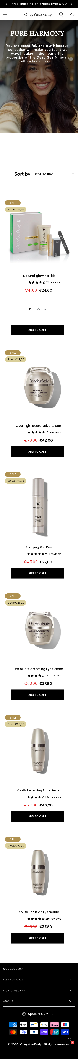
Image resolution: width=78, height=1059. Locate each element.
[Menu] (5, 14)
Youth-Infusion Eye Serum (39, 912)
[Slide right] (71, 4)
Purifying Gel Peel (39, 547)
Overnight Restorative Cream (39, 426)
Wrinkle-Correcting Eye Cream (39, 669)
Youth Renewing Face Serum (39, 790)
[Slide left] (7, 4)
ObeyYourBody (30, 1044)
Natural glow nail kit (39, 276)
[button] (61, 14)
